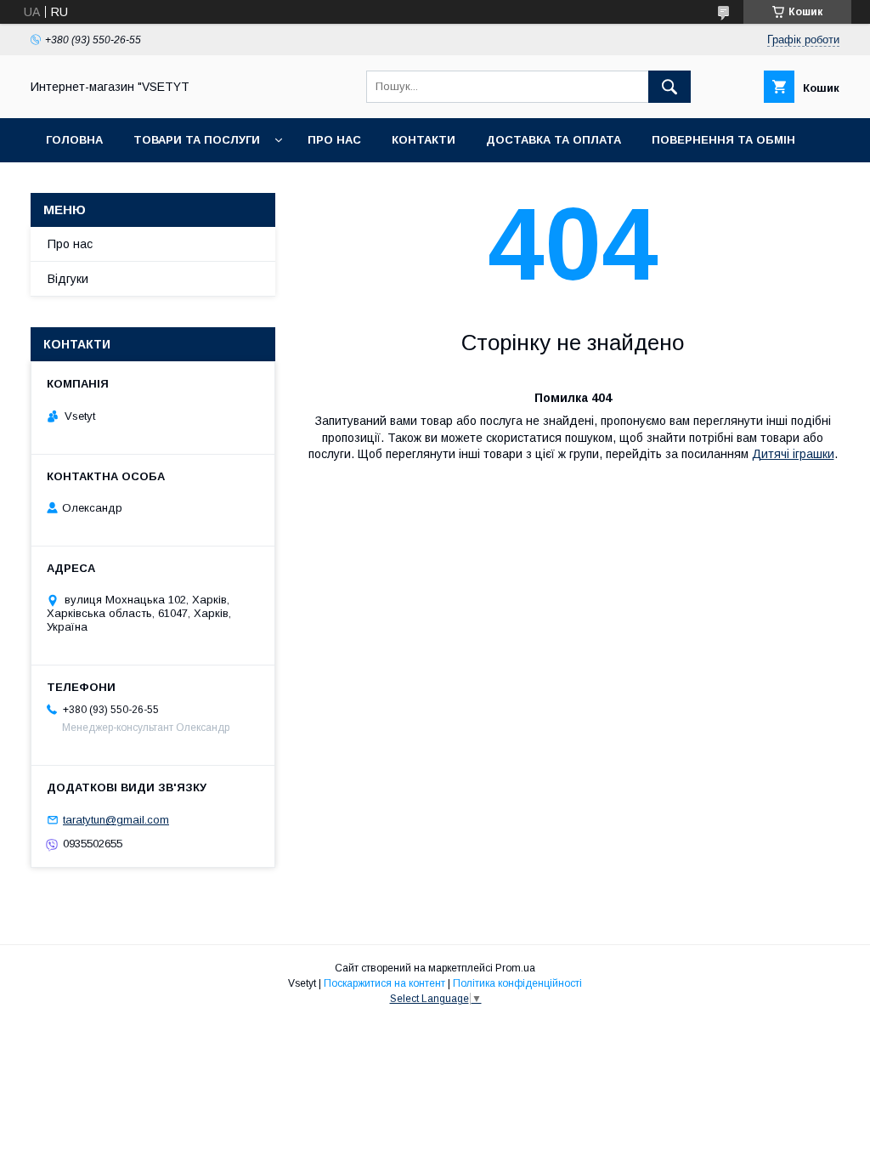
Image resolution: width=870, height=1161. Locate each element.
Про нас (334, 139)
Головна (74, 139)
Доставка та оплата (553, 139)
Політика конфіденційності (517, 983)
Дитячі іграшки (793, 454)
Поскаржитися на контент (384, 983)
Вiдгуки (68, 279)
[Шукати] (669, 87)
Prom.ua (515, 968)
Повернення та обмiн (723, 139)
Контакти (423, 139)
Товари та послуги (196, 139)
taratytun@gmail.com (116, 819)
